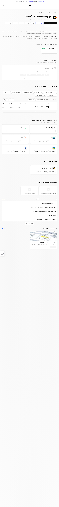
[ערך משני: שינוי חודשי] (12, 99)
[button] (43, 51)
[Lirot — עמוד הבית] (29, 5)
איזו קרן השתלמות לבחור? (50, 215)
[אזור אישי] (3, 5)
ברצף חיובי (31, 99)
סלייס (49, 12)
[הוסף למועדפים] (52, 107)
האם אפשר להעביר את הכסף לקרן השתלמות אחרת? (44, 211)
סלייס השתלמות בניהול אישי (40, 106)
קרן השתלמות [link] (41, 12)
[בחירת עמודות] (4, 99)
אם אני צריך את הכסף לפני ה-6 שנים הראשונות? (46, 219)
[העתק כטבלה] (10, 99)
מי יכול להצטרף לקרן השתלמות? (49, 203)
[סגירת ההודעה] (2, 1)
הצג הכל (3, 199)
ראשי (55, 12)
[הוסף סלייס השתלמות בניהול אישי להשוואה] (55, 107)
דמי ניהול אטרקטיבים (51, 23)
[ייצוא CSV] (7, 99)
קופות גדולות (39, 99)
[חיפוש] (6, 5)
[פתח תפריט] (55, 5)
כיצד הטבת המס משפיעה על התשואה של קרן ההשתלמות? (43, 207)
